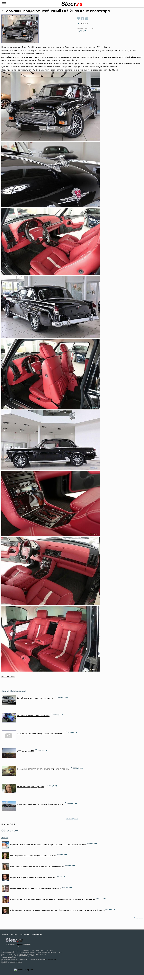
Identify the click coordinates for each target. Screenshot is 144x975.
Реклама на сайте (15, 961)
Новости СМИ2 (8, 676)
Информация (37, 934)
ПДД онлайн (25, 934)
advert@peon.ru (50, 959)
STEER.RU (19, 944)
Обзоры (84, 23)
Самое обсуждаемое (13, 691)
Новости (5, 934)
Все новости (138, 918)
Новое (4, 837)
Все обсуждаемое (72, 818)
